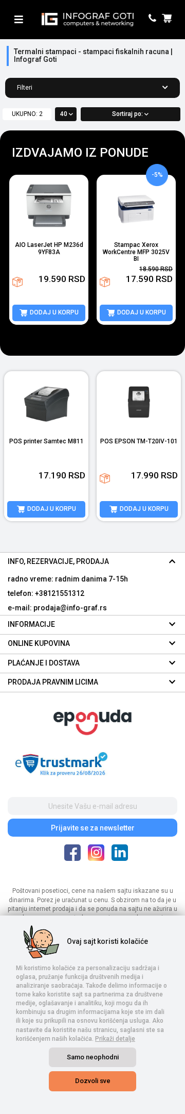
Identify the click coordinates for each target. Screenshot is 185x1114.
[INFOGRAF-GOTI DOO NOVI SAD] (88, 19)
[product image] (48, 206)
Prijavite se (93, 828)
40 (64, 114)
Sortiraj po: (128, 114)
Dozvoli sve (92, 1081)
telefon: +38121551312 (46, 593)
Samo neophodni (93, 1057)
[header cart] (168, 19)
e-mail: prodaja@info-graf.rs (57, 608)
